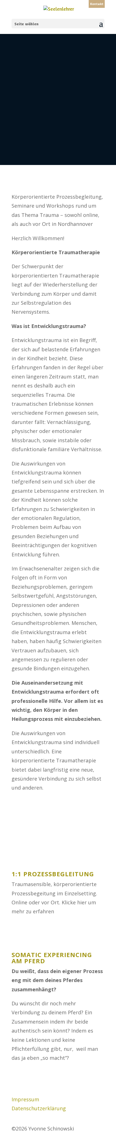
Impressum (25, 1099)
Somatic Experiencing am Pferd (52, 957)
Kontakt (96, 4)
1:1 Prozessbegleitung (53, 874)
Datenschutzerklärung (39, 1108)
